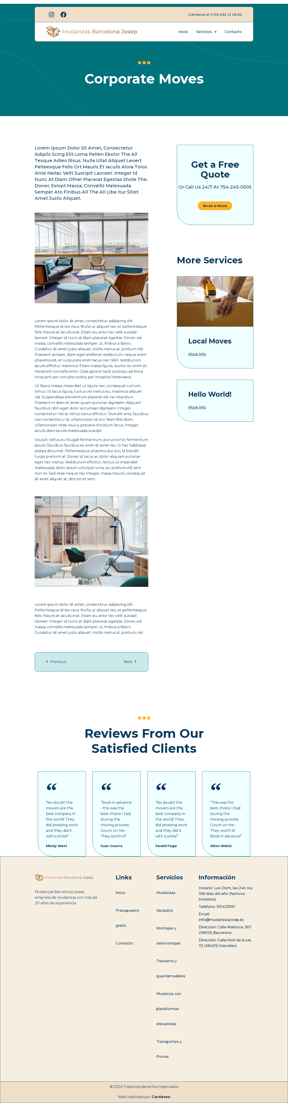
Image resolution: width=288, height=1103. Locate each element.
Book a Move (215, 206)
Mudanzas (166, 893)
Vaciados (164, 910)
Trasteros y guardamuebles (170, 968)
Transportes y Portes (169, 1049)
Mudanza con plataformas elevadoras (168, 1009)
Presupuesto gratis (127, 918)
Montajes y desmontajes (168, 935)
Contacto (233, 32)
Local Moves (210, 341)
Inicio (183, 32)
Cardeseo (161, 1097)
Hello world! (210, 394)
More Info (197, 354)
